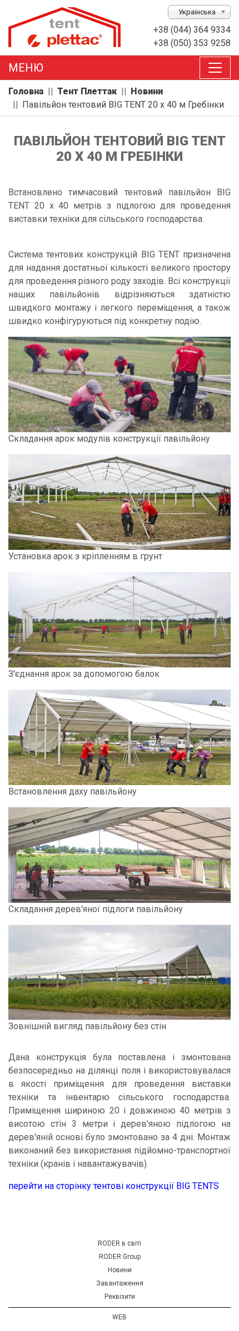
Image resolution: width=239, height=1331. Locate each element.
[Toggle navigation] (215, 68)
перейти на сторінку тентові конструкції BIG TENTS (113, 1186)
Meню (25, 67)
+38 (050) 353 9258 (192, 43)
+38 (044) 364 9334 (192, 29)
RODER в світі (119, 1243)
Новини (120, 1270)
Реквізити (119, 1296)
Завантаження (119, 1283)
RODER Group (120, 1257)
